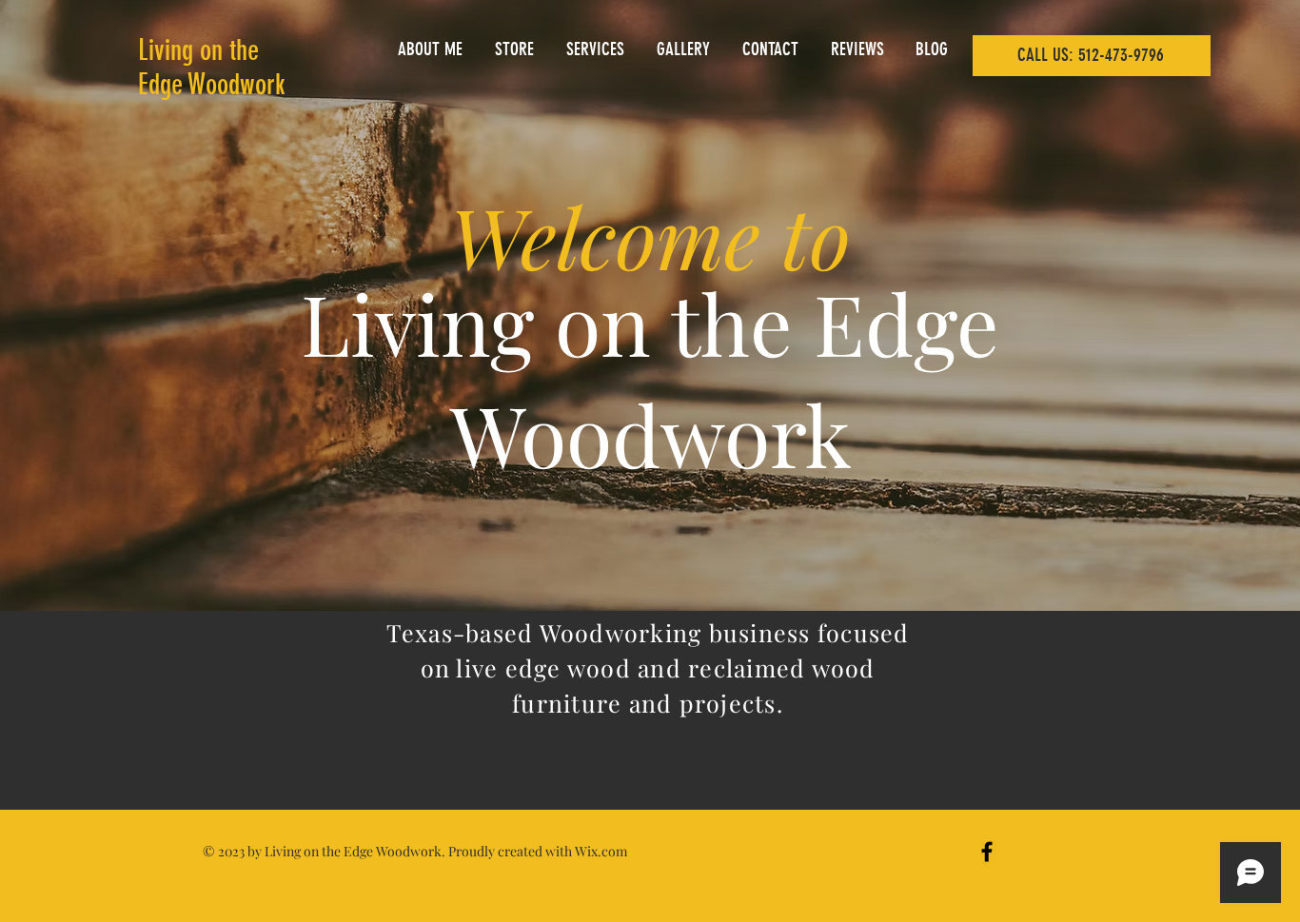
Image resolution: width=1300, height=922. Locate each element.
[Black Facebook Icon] (987, 851)
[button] (516, 49)
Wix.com (601, 851)
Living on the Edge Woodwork (212, 67)
